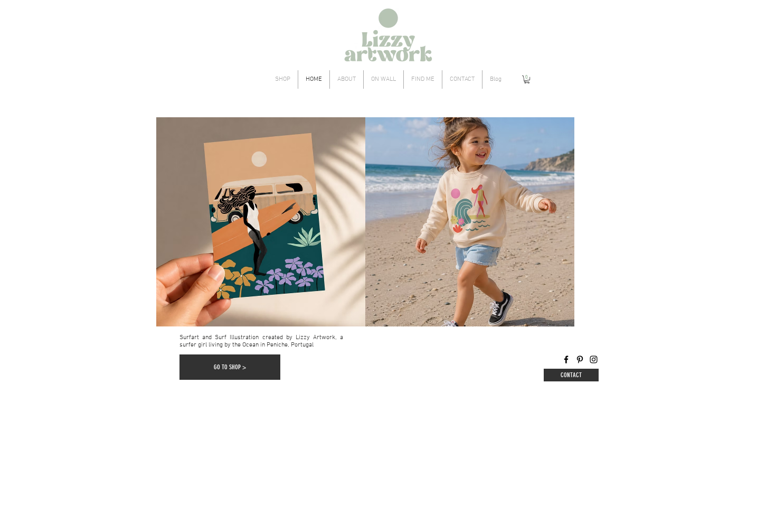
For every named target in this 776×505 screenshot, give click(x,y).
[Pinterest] (580, 359)
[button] (527, 79)
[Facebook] (566, 359)
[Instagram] (594, 359)
